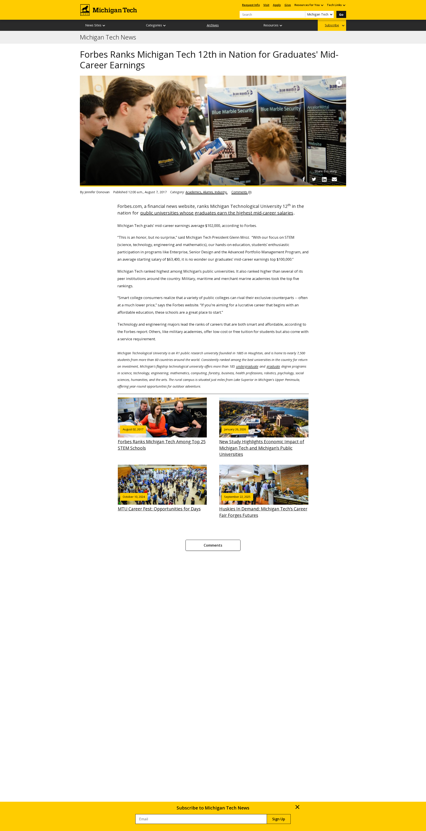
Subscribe (332, 25)
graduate (273, 366)
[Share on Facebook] (303, 179)
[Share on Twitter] (314, 179)
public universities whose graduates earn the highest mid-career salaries (216, 213)
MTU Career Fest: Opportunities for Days (159, 503)
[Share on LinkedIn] (324, 179)
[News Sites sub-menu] (104, 25)
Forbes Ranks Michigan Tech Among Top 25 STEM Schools (162, 439)
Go (341, 14)
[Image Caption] (339, 82)
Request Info (251, 5)
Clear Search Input (301, 14)
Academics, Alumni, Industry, (206, 192)
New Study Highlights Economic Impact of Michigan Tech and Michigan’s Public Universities (261, 442)
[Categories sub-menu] (164, 25)
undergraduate (247, 366)
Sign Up (278, 819)
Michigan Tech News (108, 37)
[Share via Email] (334, 179)
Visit (266, 5)
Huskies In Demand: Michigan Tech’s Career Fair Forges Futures (263, 506)
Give (287, 5)
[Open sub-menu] (322, 5)
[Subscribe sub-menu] (343, 25)
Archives (213, 25)
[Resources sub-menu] (281, 25)
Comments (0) (241, 192)
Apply (277, 5)
